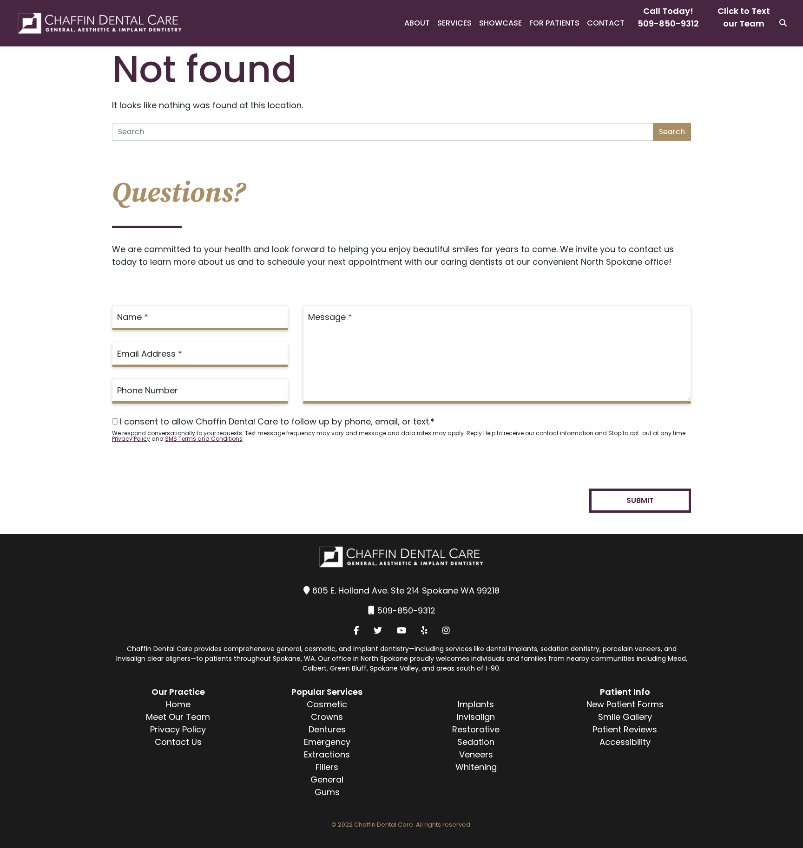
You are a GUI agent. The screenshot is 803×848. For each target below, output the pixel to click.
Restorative (476, 729)
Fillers (327, 767)
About (417, 23)
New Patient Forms (625, 704)
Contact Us (178, 742)
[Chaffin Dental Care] (92, 23)
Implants (476, 704)
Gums (327, 792)
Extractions (327, 754)
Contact (606, 23)
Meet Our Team (178, 717)
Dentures (327, 729)
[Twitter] (377, 630)
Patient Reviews (624, 729)
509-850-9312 (668, 23)
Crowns (327, 717)
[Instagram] (446, 630)
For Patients (554, 23)
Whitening (476, 767)
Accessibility (625, 742)
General (326, 779)
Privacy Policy (131, 439)
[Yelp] (424, 630)
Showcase (500, 23)
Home (178, 704)
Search (672, 131)
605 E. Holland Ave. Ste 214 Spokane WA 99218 (406, 590)
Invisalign (476, 717)
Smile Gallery (625, 717)
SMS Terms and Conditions (204, 439)
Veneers (476, 754)
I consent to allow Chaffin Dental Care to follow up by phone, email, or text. (277, 421)
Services (454, 23)
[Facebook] (356, 630)
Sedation (475, 742)
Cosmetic (327, 704)
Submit (640, 500)
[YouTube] (401, 630)
